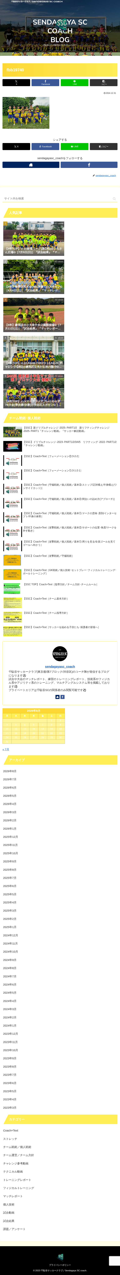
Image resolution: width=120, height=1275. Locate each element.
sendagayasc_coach (60, 666)
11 (16, 729)
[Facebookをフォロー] (89, 165)
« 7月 (5, 749)
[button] (104, 82)
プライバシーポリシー (60, 1265)
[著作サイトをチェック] (30, 165)
